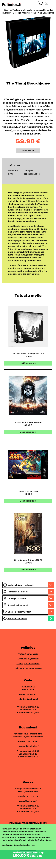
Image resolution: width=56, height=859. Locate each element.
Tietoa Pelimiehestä (28, 654)
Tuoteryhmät (19, 10)
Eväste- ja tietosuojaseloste (28, 668)
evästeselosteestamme (22, 845)
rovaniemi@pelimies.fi (28, 746)
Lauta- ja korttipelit (36, 10)
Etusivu (7, 10)
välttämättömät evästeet (40, 840)
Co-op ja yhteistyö (21, 13)
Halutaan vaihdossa (17, 619)
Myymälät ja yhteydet (28, 659)
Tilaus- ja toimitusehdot (28, 664)
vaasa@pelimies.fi (28, 801)
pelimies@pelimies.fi (28, 699)
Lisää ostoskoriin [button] (28, 363)
